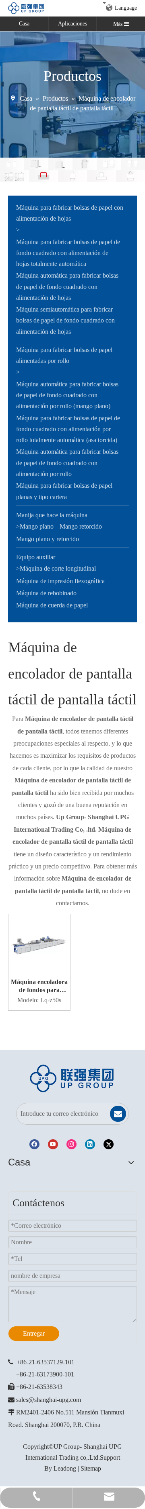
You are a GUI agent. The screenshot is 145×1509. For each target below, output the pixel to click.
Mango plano (37, 526)
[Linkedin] (90, 1144)
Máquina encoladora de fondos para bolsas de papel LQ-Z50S (39, 986)
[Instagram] (71, 1144)
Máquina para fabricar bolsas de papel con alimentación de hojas (69, 213)
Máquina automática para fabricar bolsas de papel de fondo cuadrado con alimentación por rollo (67, 462)
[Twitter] (109, 1144)
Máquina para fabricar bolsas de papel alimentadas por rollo (64, 355)
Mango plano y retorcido (47, 538)
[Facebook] (34, 1144)
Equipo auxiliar (35, 557)
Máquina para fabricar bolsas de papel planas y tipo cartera (64, 491)
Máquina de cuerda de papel (52, 605)
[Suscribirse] (118, 1114)
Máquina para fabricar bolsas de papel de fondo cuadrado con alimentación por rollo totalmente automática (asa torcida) (68, 429)
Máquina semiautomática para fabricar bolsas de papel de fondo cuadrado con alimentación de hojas (65, 320)
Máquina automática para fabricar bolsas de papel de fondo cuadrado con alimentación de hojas (67, 286)
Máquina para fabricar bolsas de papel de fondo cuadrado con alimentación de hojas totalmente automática (68, 252)
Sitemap (91, 1468)
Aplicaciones (72, 24)
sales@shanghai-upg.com (48, 1399)
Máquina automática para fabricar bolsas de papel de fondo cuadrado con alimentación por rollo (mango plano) (67, 395)
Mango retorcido (81, 526)
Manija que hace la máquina (51, 515)
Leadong (65, 1468)
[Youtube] (53, 1144)
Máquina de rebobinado (46, 593)
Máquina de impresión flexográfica (60, 580)
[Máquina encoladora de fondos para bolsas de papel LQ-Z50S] (39, 944)
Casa (24, 24)
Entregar (34, 1333)
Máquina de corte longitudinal (58, 568)
